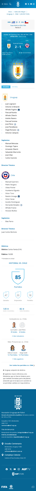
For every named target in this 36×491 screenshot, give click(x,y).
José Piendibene (11, 127)
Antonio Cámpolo (11, 133)
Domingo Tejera (11, 146)
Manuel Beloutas (11, 143)
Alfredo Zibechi (11, 115)
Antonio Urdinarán (12, 107)
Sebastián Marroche (13, 152)
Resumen (6, 87)
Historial (15, 87)
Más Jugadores (18, 359)
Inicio (10, 12)
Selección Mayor (20, 12)
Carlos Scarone (11, 158)
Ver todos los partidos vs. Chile (21, 365)
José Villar (9, 155)
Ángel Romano (9, 52)
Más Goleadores (18, 336)
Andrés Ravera (10, 118)
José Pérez (8, 54)
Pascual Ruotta (11, 112)
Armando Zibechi (11, 149)
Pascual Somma (11, 121)
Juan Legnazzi (10, 104)
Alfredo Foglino (11, 109)
